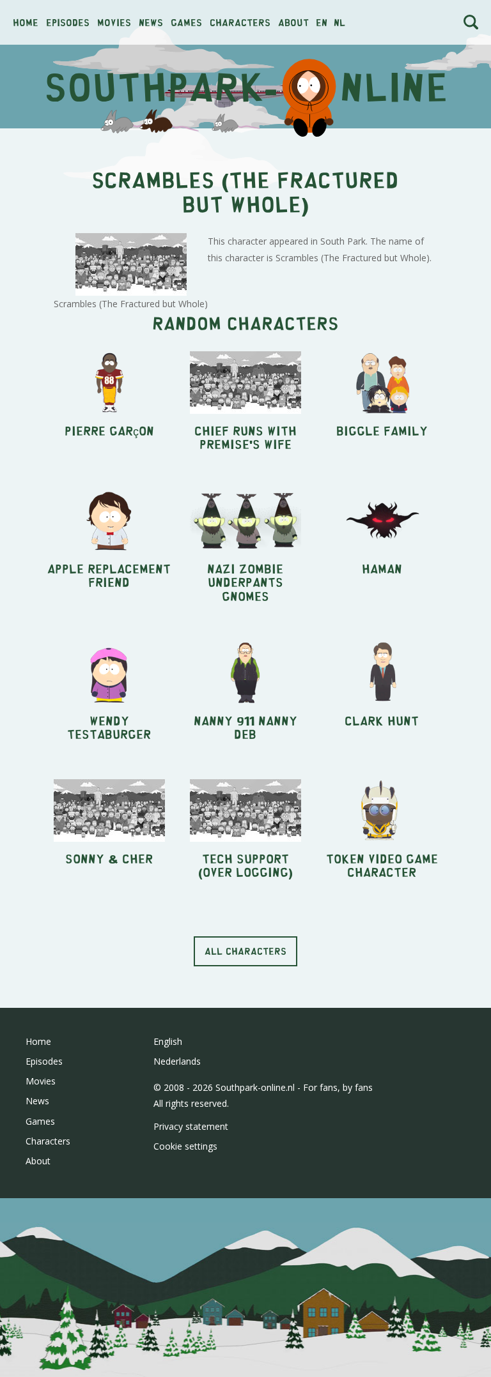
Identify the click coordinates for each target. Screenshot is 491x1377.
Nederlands (177, 1061)
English (167, 1041)
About (293, 22)
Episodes (68, 22)
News (151, 22)
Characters (240, 22)
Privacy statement (190, 1126)
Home (25, 22)
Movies (114, 22)
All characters (245, 950)
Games (186, 22)
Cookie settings (185, 1146)
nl (339, 22)
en (321, 22)
